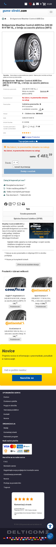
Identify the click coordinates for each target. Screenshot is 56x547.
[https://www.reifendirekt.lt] (35, 539)
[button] (50, 526)
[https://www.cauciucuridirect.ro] (20, 539)
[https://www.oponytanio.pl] (18, 539)
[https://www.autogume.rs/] (41, 539)
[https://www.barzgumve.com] (26, 539)
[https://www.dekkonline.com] (19, 537)
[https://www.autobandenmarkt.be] (39, 537)
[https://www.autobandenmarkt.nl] (25, 537)
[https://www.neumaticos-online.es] (31, 537)
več (15, 514)
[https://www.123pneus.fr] (7, 537)
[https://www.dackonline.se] (13, 537)
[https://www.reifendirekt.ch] (10, 537)
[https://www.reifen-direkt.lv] (38, 539)
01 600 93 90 (6, 4)
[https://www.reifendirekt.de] (4, 537)
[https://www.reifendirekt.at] (34, 537)
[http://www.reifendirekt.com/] (44, 539)
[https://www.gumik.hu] (15, 539)
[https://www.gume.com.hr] (29, 539)
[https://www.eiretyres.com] (12, 539)
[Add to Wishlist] (14, 204)
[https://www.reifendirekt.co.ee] (32, 539)
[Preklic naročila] (30, 4)
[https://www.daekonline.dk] (22, 537)
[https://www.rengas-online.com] (42, 537)
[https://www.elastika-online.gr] (23, 539)
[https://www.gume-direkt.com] (37, 537)
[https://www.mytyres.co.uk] (28, 537)
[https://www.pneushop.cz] (45, 537)
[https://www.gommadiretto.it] (16, 537)
